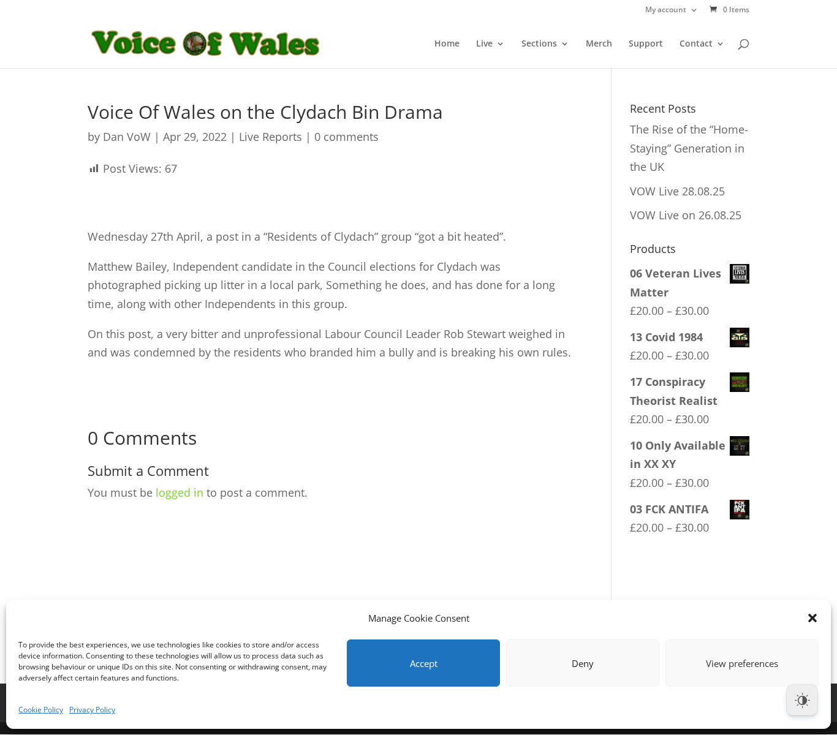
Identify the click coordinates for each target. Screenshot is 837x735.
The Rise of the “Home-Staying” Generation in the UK (689, 148)
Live (484, 44)
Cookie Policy (40, 709)
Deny (583, 663)
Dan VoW (127, 136)
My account (665, 10)
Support (646, 44)
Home (447, 44)
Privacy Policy (92, 709)
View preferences (742, 663)
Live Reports (270, 136)
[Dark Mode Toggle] (802, 700)
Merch (599, 44)
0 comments (346, 136)
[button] (812, 618)
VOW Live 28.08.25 (677, 191)
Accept (423, 663)
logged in (179, 492)
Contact (696, 44)
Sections (539, 44)
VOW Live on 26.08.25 (685, 215)
